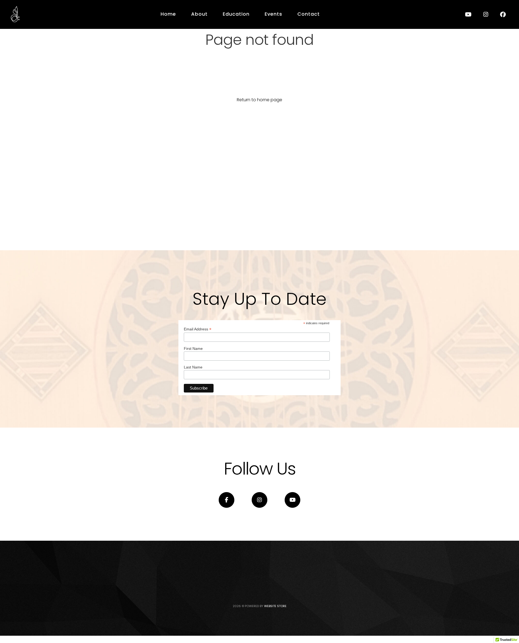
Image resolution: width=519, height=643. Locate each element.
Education (236, 14)
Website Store (275, 606)
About (199, 14)
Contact (308, 14)
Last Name (193, 367)
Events (273, 14)
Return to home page (259, 100)
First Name (193, 348)
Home (168, 14)
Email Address (197, 329)
